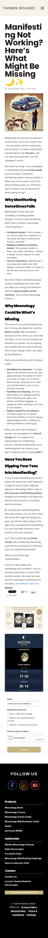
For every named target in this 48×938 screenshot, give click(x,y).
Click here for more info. (27, 583)
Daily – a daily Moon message (21, 714)
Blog (34, 89)
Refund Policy (18, 911)
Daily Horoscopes (14, 849)
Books (8, 826)
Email (10, 699)
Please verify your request (18, 731)
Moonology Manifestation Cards (22, 821)
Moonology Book (14, 807)
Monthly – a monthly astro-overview (24, 725)
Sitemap (31, 914)
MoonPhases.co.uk (24, 690)
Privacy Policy (29, 907)
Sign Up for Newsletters (24, 892)
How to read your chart (17, 863)
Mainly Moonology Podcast (19, 844)
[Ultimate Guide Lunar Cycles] (24, 628)
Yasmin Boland (13, 89)
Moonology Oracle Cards (18, 817)
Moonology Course (15, 812)
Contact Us (11, 876)
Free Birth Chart (13, 853)
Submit (24, 749)
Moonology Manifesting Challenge (23, 858)
